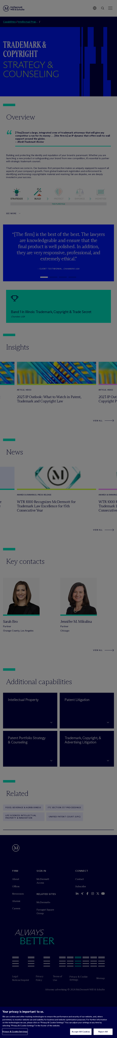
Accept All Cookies (81, 1031)
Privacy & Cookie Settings (14, 1031)
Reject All (103, 1031)
